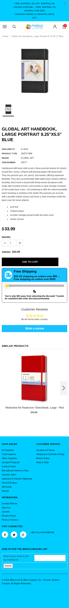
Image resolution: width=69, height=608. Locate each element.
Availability (8, 149)
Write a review (34, 328)
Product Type (9, 153)
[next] (63, 388)
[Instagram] (23, 534)
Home (5, 36)
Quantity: (6, 237)
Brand (5, 158)
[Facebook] (5, 534)
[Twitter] (14, 534)
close (64, 3)
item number (8, 162)
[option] (34, 70)
